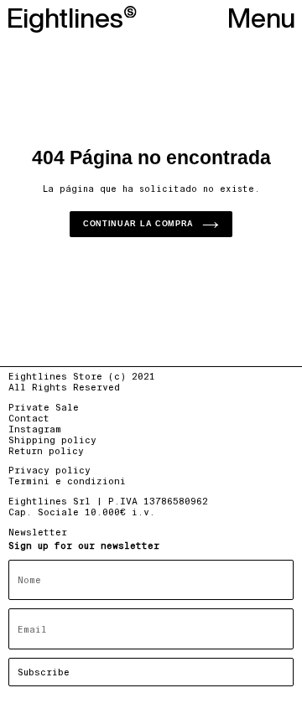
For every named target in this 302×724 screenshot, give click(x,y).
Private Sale (43, 407)
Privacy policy (49, 470)
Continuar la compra (138, 224)
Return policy (46, 451)
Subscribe (44, 672)
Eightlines (65, 18)
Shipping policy (52, 440)
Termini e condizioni (67, 481)
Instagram (34, 429)
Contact (28, 418)
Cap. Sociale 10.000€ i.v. (81, 512)
